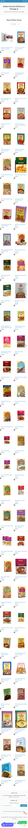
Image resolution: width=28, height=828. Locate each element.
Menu (4, 1)
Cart (26, 1)
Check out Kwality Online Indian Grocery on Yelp (14, 811)
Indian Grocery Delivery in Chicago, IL (14, 7)
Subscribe (23, 805)
